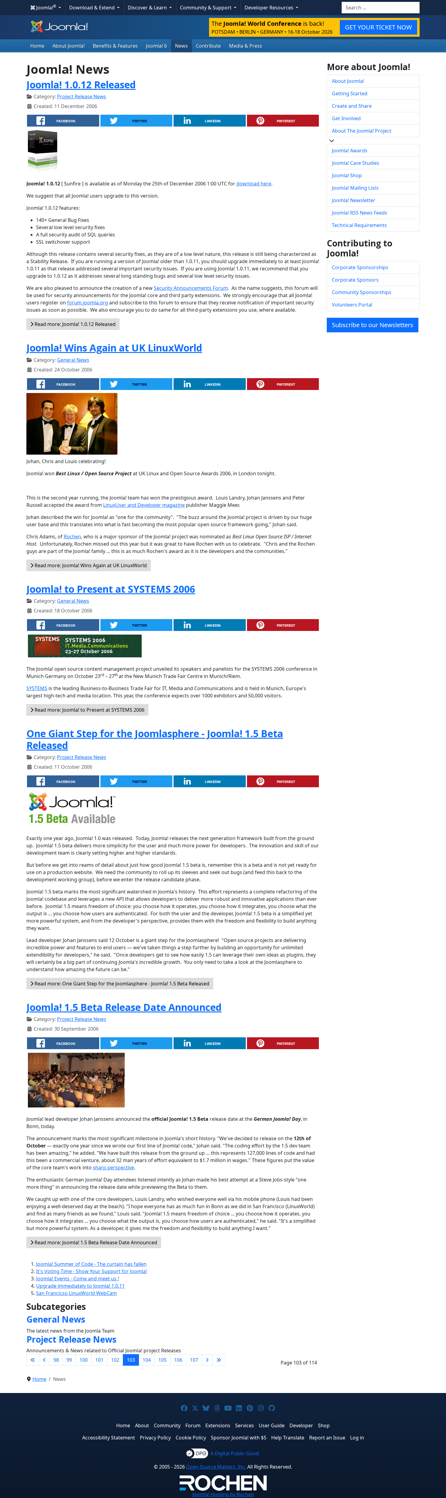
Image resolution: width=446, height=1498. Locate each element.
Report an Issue (327, 1437)
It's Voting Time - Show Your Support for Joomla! (91, 1271)
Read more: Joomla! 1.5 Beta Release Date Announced (95, 1242)
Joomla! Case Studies (355, 163)
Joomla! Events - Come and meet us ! (77, 1278)
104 (147, 1360)
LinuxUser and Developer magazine (144, 505)
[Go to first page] (32, 1360)
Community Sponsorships (361, 292)
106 (178, 1360)
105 (162, 1360)
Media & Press (245, 45)
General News (73, 360)
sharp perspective (113, 1167)
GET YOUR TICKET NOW (378, 27)
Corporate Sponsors (355, 279)
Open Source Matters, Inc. (216, 1466)
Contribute (208, 45)
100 (83, 1360)
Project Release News (81, 96)
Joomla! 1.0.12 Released (81, 84)
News (181, 45)
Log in (357, 1437)
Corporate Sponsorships (360, 267)
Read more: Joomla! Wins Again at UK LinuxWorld (90, 565)
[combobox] (381, 7)
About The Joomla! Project (361, 130)
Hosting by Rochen (223, 1494)
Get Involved (346, 118)
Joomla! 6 (156, 45)
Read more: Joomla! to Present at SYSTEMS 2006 (88, 710)
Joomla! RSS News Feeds (359, 212)
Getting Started (349, 93)
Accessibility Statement (108, 1437)
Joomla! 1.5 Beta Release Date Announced (123, 1007)
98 (56, 1360)
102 (115, 1360)
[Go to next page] (207, 1360)
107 (194, 1360)
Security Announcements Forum (191, 288)
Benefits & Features (115, 45)
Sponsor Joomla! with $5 (238, 1437)
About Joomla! (68, 45)
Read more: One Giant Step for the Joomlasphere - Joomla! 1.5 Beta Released (121, 983)
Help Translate (287, 1437)
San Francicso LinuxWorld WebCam (76, 1293)
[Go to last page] (218, 1360)
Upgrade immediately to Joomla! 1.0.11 (80, 1286)
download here (253, 183)
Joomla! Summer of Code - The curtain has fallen (91, 1264)
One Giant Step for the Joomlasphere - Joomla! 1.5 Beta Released (154, 739)
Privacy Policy (155, 1437)
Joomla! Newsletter (353, 200)
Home (37, 45)
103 (131, 1360)
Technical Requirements (359, 225)
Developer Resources (270, 7)
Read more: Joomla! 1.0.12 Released (74, 324)
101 (99, 1360)
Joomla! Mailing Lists (355, 188)
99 (69, 1360)
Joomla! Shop (347, 175)
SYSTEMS (36, 688)
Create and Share (352, 106)
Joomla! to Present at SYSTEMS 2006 (110, 588)
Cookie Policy (191, 1437)
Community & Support (206, 7)
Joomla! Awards (349, 150)
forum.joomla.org (87, 302)
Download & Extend (92, 7)
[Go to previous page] (44, 1360)
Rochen (72, 536)
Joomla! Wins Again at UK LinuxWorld (114, 347)
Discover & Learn (148, 7)
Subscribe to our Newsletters (372, 325)
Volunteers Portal (352, 304)
